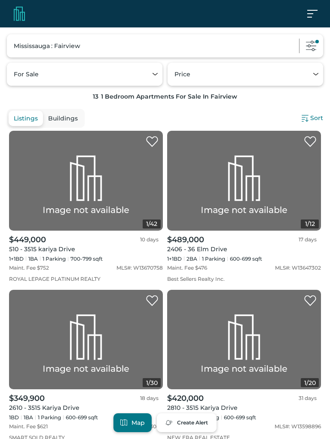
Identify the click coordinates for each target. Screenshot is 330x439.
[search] (165, 45)
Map (138, 423)
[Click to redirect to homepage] (19, 13)
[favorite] (152, 142)
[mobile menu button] (317, 13)
